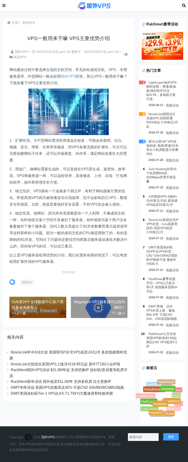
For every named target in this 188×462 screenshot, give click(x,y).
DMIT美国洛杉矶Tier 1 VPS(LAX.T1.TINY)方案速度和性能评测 (62, 393)
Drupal (170, 414)
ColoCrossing (149, 408)
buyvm (175, 394)
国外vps (27, 282)
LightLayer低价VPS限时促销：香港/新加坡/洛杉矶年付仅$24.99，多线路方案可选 (161, 91)
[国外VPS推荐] (93, 5)
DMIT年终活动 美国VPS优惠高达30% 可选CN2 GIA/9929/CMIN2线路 (67, 387)
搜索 (171, 436)
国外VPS (21, 52)
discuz (177, 390)
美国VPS (28, 22)
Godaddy (169, 390)
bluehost (165, 384)
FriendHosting (155, 391)
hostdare (162, 406)
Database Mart (145, 395)
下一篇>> (118, 313)
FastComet (150, 403)
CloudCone (172, 407)
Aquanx (164, 399)
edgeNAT (156, 413)
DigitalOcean (166, 382)
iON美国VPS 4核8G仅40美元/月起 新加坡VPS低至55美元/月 (161, 201)
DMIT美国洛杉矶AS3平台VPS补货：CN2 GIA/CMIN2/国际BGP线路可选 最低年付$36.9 (161, 255)
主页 (14, 22)
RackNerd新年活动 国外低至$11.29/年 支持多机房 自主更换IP (61, 381)
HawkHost (173, 402)
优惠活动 (172, 105)
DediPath (153, 384)
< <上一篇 (19, 313)
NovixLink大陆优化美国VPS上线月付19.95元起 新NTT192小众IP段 (65, 364)
